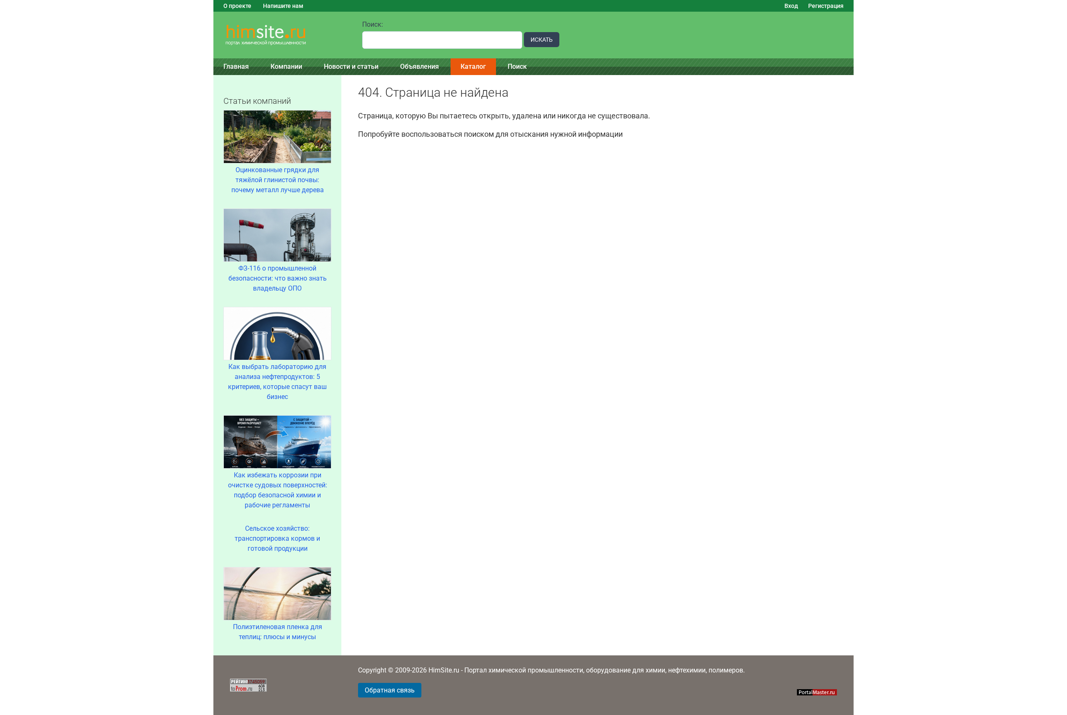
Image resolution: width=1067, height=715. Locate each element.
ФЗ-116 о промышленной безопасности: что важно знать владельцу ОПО (277, 278)
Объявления (419, 66)
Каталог (473, 66)
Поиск (517, 66)
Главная (236, 66)
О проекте (237, 6)
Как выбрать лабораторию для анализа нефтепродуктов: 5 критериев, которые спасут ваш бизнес (277, 382)
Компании (286, 66)
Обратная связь (390, 690)
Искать (542, 39)
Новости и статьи (351, 66)
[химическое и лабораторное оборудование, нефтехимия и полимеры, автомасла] (283, 35)
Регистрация (826, 6)
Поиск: (372, 24)
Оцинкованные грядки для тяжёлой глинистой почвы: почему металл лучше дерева (277, 180)
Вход (791, 6)
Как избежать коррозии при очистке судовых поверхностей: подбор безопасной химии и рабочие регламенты (277, 490)
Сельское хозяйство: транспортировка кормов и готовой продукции (277, 538)
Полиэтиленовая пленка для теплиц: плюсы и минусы (277, 632)
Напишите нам (283, 6)
